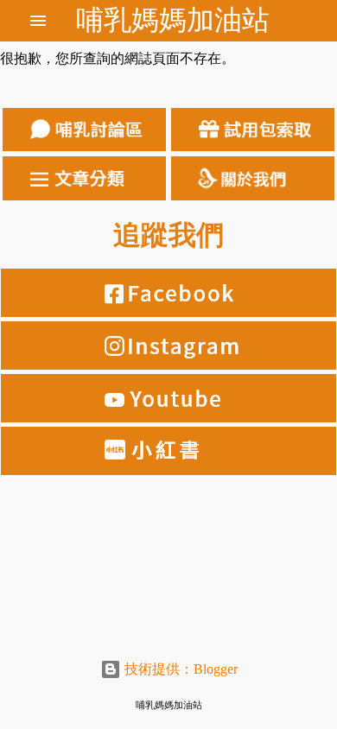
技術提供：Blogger (179, 669)
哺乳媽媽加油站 (173, 19)
